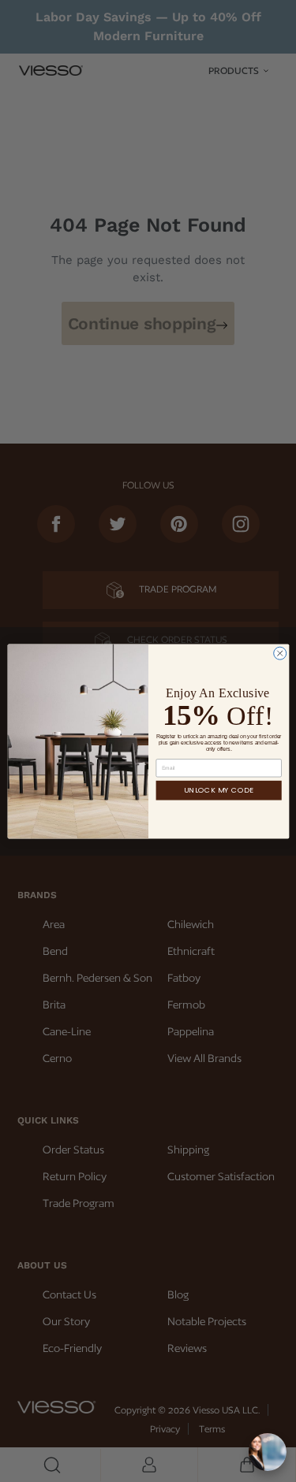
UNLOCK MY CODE (218, 790)
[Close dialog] (279, 653)
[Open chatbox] (268, 1452)
